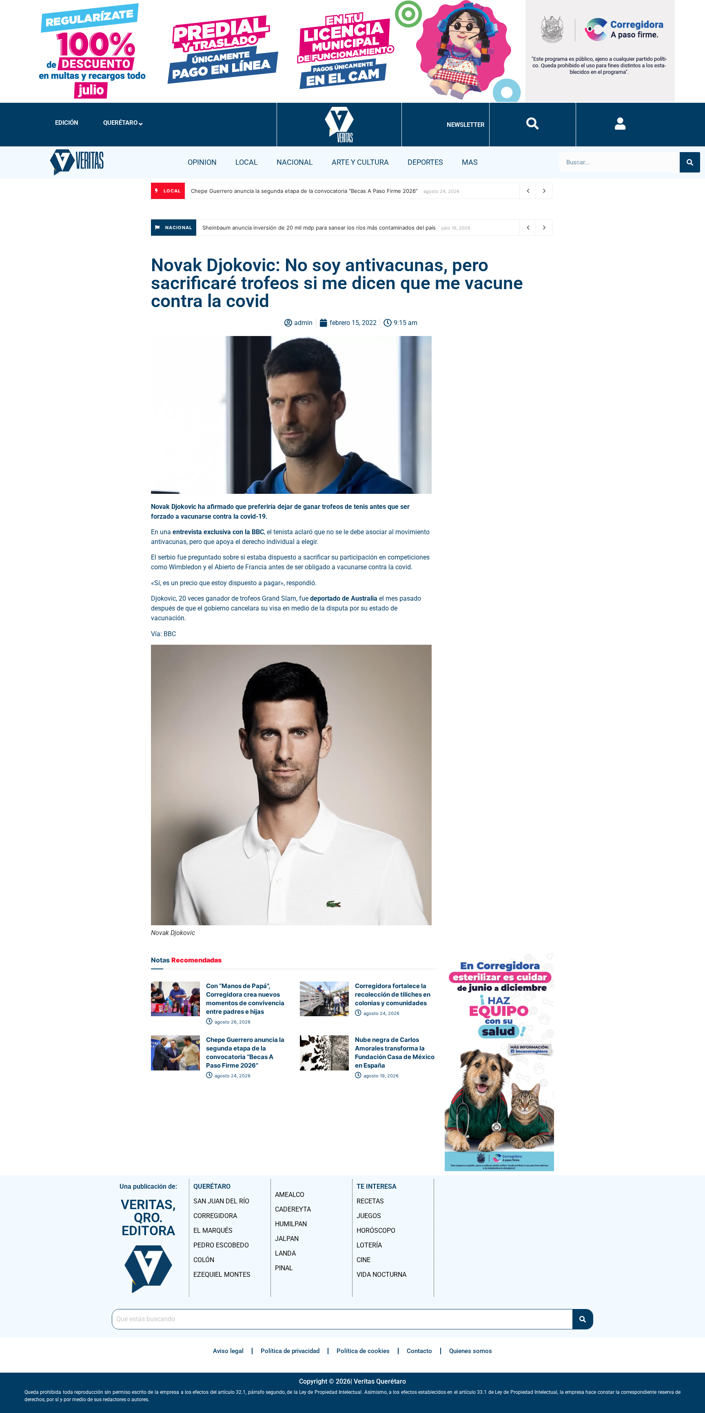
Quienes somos (470, 1351)
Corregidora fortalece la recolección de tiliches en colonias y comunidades (392, 994)
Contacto (419, 1351)
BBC (170, 634)
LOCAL (246, 162)
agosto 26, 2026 (232, 1022)
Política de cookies (363, 1351)
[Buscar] (690, 162)
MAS (470, 162)
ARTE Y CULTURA (360, 162)
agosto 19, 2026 (380, 1076)
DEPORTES (425, 162)
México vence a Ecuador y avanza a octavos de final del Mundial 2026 (291, 227)
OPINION (202, 162)
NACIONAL (295, 162)
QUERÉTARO (120, 122)
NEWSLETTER (466, 124)
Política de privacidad (290, 1351)
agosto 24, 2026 (380, 1013)
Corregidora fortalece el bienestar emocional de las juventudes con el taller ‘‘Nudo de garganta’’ (313, 191)
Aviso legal (228, 1351)
